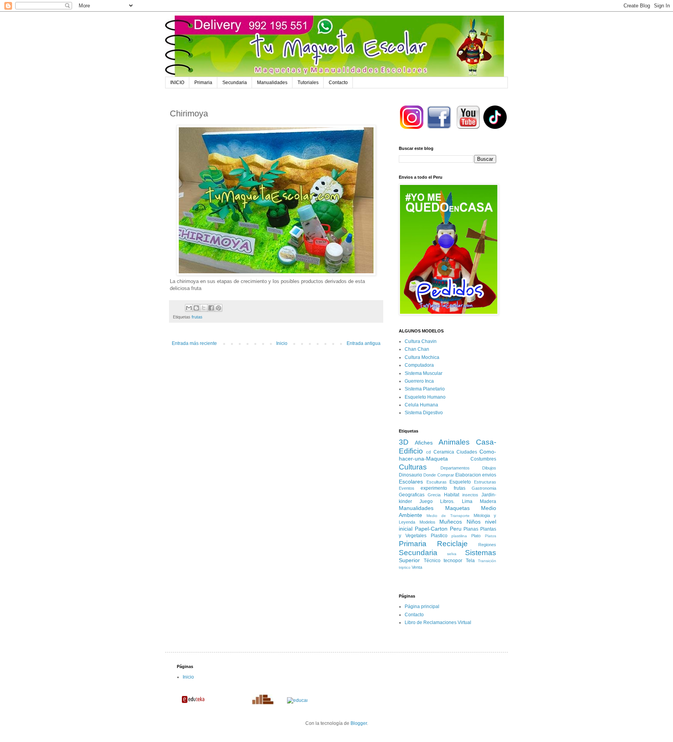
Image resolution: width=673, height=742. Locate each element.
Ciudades (466, 452)
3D (404, 442)
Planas (470, 529)
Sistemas (480, 553)
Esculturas (436, 482)
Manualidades (272, 82)
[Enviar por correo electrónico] (189, 308)
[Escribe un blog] (196, 308)
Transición (487, 561)
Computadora (419, 365)
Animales (454, 442)
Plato (476, 535)
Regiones (487, 544)
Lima (467, 501)
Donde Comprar (438, 475)
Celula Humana (421, 405)
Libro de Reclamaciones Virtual (438, 622)
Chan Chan (417, 349)
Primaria (203, 82)
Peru (456, 529)
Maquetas (457, 508)
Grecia (434, 494)
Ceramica (443, 452)
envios (489, 475)
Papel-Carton (431, 529)
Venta (417, 567)
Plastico (439, 535)
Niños (474, 522)
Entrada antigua (364, 343)
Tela (470, 560)
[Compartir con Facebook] (211, 308)
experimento (434, 488)
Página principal (422, 606)
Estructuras (485, 482)
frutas (197, 317)
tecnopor (453, 560)
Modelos (427, 522)
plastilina (459, 536)
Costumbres (483, 459)
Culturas (413, 467)
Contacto (338, 82)
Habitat (451, 495)
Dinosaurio (410, 475)
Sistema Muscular (423, 373)
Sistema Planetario (425, 389)
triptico (404, 567)
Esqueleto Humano (425, 397)
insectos (470, 494)
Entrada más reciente (194, 343)
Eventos (406, 488)
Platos (490, 536)
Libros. (447, 501)
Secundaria (234, 82)
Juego (426, 501)
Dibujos (489, 468)
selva (451, 554)
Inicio (281, 343)
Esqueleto (460, 482)
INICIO (177, 82)
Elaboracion (468, 475)
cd (428, 452)
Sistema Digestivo (424, 412)
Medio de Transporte (447, 515)
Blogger (359, 723)
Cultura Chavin (421, 341)
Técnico (432, 560)
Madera (488, 501)
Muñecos (450, 522)
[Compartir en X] (204, 308)
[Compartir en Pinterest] (218, 308)
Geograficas (412, 495)
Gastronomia (484, 488)
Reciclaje (452, 544)
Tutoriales (308, 82)
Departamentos (455, 468)
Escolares (411, 481)
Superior (409, 560)
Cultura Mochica (422, 357)
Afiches (424, 443)
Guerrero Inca (419, 381)
